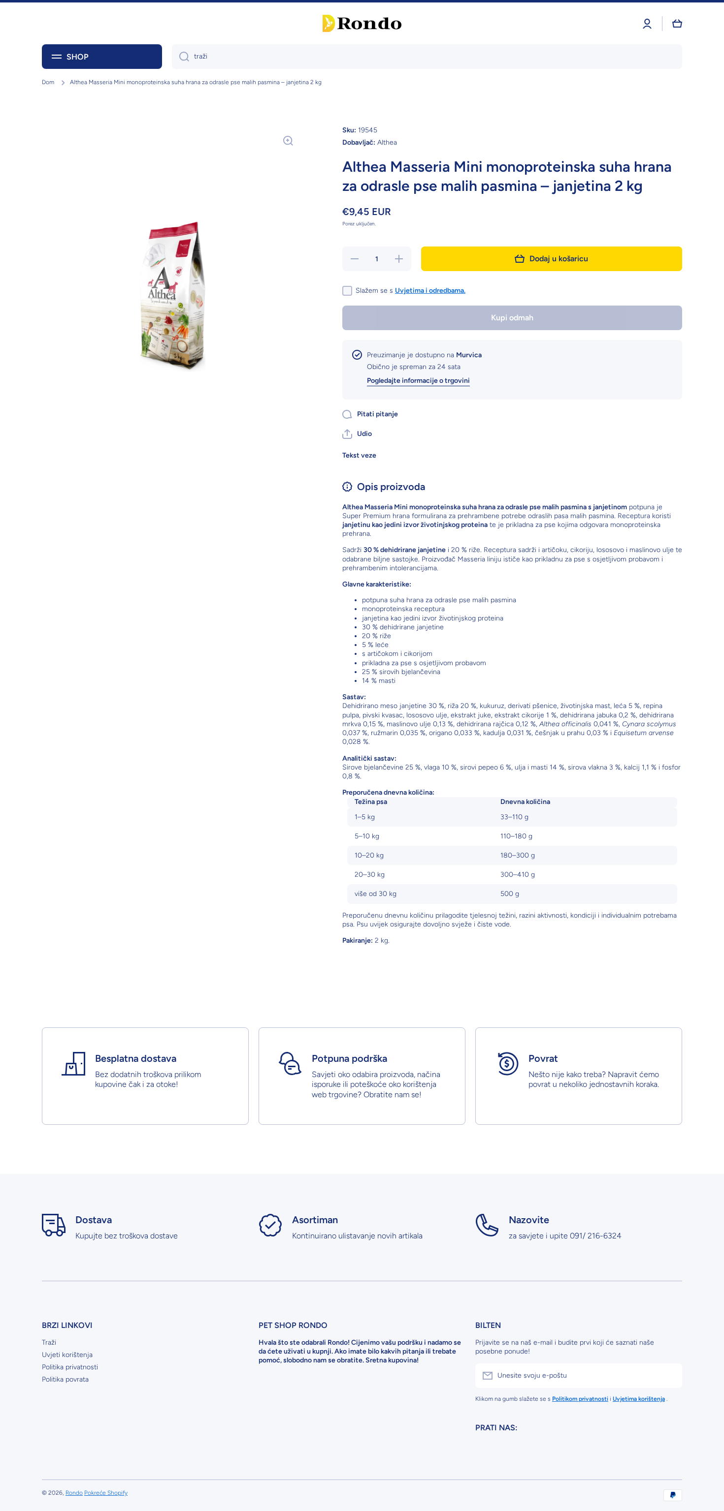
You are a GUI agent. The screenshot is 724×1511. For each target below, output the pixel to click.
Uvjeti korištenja (67, 1355)
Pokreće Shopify (106, 1492)
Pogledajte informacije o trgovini (418, 380)
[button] (357, 434)
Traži (49, 1342)
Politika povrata (65, 1379)
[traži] (180, 56)
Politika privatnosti (70, 1367)
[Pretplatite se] (670, 1375)
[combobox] (427, 56)
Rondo (74, 1492)
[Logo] (362, 23)
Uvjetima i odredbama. (430, 290)
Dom (48, 82)
